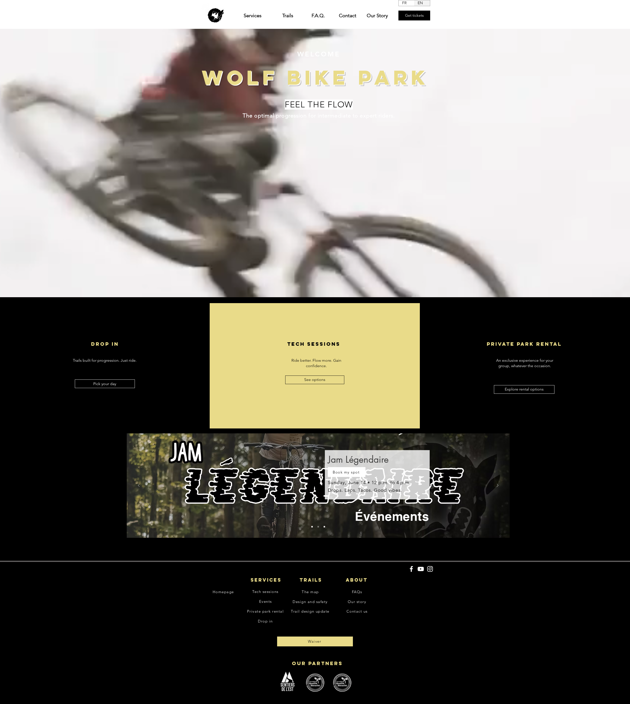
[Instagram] (430, 569)
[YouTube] (421, 569)
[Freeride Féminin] (312, 526)
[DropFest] (324, 526)
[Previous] (139, 485)
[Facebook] (411, 569)
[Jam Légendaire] (318, 526)
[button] (249, 15)
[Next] (498, 485)
